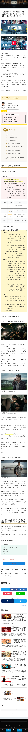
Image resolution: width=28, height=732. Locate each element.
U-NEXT (14, 563)
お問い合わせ (14, 727)
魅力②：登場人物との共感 (14, 150)
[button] (25, 359)
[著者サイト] (7, 601)
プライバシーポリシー (8, 725)
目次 (8, 130)
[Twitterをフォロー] (20, 601)
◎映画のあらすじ (12, 140)
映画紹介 (4, 583)
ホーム (20, 725)
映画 (9, 583)
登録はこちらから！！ (8, 559)
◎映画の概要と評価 (12, 137)
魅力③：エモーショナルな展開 (15, 153)
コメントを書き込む (14, 710)
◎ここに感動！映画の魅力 (14, 143)
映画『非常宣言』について (12, 135)
